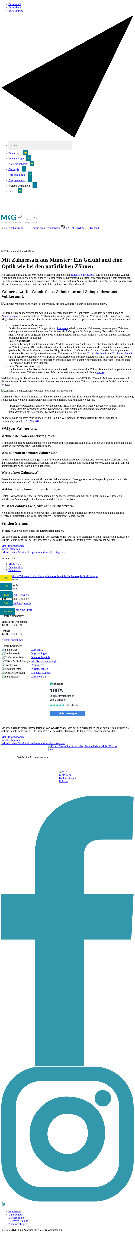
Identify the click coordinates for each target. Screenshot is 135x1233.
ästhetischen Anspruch (82, 274)
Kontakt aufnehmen (12, 639)
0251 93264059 (32, 421)
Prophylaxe (37, 664)
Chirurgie (13, 169)
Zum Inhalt (14, 4)
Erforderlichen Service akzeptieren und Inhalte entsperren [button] (33, 552)
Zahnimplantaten (10, 316)
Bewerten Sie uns (18, 1220)
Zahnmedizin (38, 676)
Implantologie (16, 158)
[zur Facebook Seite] (67, 1064)
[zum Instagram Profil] (67, 1200)
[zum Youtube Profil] (3, 1205)
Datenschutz (15, 1214)
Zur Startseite (15, 10)
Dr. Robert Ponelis (122, 353)
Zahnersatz (14, 153)
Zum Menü (14, 7)
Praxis (11, 191)
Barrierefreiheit (16, 1217)
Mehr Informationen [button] (12, 545)
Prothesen (62, 328)
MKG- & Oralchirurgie (44, 661)
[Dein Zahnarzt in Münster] (19, 223)
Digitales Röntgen (41, 672)
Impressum (14, 1211)
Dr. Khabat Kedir (97, 353)
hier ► (100, 372)
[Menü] (67, 136)
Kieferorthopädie (17, 163)
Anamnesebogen (17, 1223)
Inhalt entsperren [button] (10, 548)
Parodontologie (16, 174)
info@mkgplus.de (21, 603)
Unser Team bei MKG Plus (16, 609)
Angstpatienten (16, 180)
